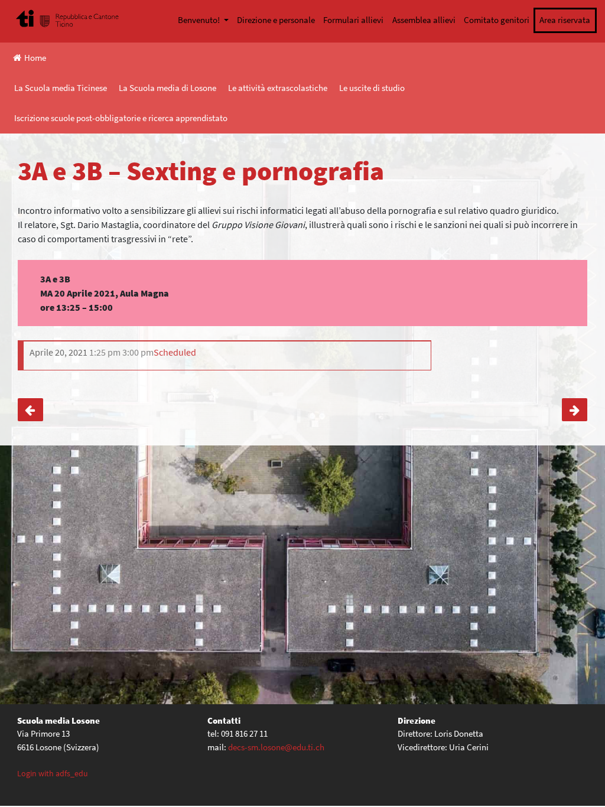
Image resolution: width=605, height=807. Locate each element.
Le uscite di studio (372, 87)
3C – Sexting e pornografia (574, 409)
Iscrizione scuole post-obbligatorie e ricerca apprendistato (120, 117)
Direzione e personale (276, 19)
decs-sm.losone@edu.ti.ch (276, 747)
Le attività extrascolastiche (277, 87)
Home (35, 57)
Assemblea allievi (424, 19)
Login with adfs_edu (52, 773)
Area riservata (564, 19)
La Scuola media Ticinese (60, 87)
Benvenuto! (200, 19)
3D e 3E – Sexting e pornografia (30, 409)
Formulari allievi (353, 19)
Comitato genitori (496, 19)
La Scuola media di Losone (167, 87)
